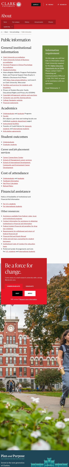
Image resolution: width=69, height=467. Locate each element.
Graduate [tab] (30, 286)
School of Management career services (17, 160)
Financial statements (10, 102)
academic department (19, 121)
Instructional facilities (11, 123)
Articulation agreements (12, 131)
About (6, 15)
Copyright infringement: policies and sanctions (20, 95)
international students (21, 128)
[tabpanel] (24, 295)
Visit (17, 293)
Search (63, 4)
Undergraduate (8, 113)
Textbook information (11, 181)
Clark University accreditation (14, 57)
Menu (50, 4)
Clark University (1, 32)
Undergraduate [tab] (13, 286)
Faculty (5, 116)
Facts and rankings (14, 32)
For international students (12, 206)
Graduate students (10, 144)
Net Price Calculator (10, 183)
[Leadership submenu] (12, 26)
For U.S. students (9, 204)
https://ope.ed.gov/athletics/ (17, 80)
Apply (36, 4)
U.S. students (10, 251)
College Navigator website (12, 100)
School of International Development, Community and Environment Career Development (17, 165)
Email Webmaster (51, 88)
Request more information (28, 299)
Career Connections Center (13, 157)
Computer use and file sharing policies (17, 97)
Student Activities (9, 70)
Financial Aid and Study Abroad (14, 236)
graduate (21, 113)
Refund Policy (8, 186)
